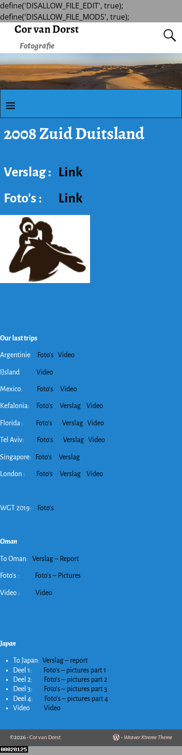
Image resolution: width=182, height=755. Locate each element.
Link (70, 172)
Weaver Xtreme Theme (148, 737)
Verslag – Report (55, 558)
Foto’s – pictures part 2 (75, 679)
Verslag (71, 405)
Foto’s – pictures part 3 (75, 689)
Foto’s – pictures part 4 (76, 698)
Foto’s (45, 355)
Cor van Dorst (46, 28)
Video (66, 355)
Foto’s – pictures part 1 (74, 670)
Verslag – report (65, 660)
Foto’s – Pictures (58, 575)
